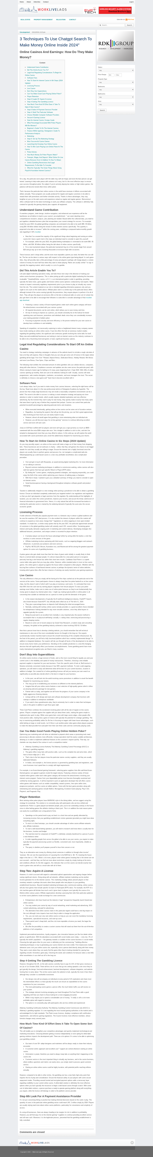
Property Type (102, 79)
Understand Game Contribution (37, 67)
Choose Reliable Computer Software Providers (43, 115)
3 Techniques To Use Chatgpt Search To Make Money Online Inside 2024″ (56, 42)
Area (99, 101)
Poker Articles (32, 152)
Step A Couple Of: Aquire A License (39, 99)
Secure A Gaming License (36, 117)
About (29, 2)
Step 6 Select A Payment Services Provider (42, 110)
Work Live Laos (37, 1152)
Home (22, 2)
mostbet (38, 232)
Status (100, 67)
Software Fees (32, 78)
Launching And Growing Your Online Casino (42, 144)
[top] (132, 1142)
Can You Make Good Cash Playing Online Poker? (44, 94)
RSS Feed (131, 19)
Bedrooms (101, 86)
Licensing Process (33, 86)
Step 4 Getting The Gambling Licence (40, 102)
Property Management (43, 20)
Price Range (102, 74)
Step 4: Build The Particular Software (40, 112)
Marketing (30, 136)
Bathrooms (101, 94)
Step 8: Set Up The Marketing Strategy (40, 139)
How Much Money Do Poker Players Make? (42, 155)
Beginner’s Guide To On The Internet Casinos (43, 128)
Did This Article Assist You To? (38, 70)
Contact (46, 2)
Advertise (37, 2)
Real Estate (25, 20)
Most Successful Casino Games (38, 141)
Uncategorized (25, 32)
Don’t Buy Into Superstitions (37, 91)
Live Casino (31, 88)
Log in (131, 2)
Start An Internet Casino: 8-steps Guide (40, 120)
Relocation (61, 20)
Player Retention (33, 96)
